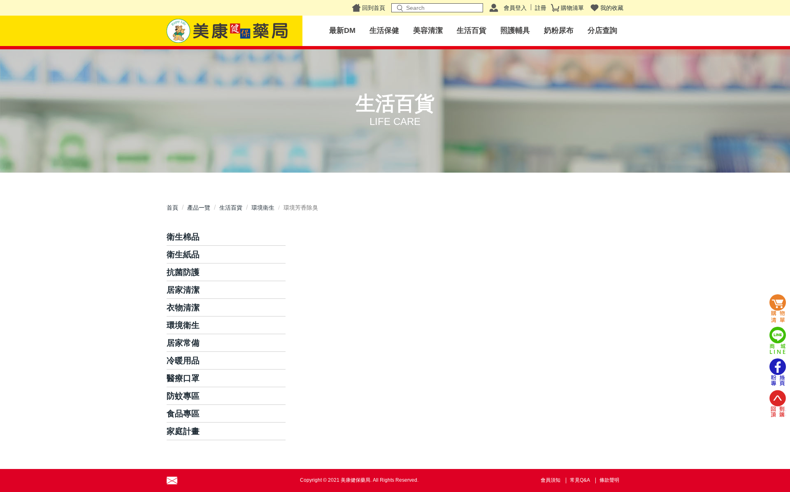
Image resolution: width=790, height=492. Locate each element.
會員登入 (515, 8)
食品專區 (183, 413)
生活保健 (384, 30)
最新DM (342, 30)
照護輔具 (515, 30)
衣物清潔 (183, 307)
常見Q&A (580, 480)
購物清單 (572, 8)
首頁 (172, 207)
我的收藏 (611, 8)
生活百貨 (471, 30)
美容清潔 (428, 30)
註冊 (540, 8)
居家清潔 (183, 289)
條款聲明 (609, 480)
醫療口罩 (183, 378)
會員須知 (550, 480)
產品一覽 (198, 207)
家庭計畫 (183, 431)
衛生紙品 (183, 254)
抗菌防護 (183, 272)
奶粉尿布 (559, 30)
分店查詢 (602, 30)
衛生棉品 (183, 236)
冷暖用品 (183, 360)
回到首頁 (373, 8)
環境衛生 (262, 207)
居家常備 (183, 342)
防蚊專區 (183, 395)
